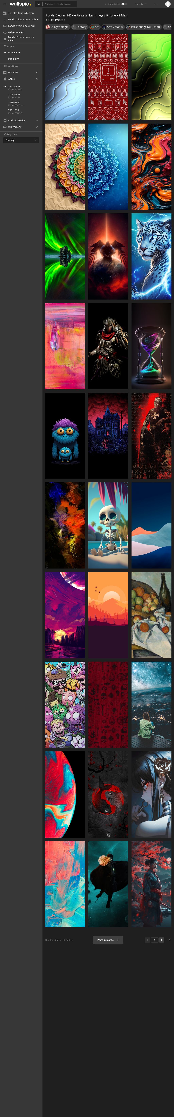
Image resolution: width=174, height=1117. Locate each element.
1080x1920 (14, 102)
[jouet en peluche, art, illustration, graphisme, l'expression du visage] (65, 436)
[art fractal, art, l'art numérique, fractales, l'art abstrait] (65, 77)
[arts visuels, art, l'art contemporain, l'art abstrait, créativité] (151, 167)
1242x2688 (14, 86)
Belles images (16, 32)
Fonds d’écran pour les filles (21, 39)
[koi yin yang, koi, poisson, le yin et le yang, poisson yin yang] (108, 794)
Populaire (13, 58)
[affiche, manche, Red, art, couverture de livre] (151, 436)
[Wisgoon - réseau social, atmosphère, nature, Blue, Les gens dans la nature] (151, 705)
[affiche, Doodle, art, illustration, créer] (65, 705)
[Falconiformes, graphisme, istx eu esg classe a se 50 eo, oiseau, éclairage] (108, 256)
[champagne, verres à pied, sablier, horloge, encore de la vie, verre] (151, 346)
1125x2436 (14, 94)
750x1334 (13, 110)
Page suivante (105, 940)
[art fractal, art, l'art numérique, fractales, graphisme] (108, 167)
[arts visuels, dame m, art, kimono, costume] (151, 884)
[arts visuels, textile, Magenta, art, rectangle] (108, 705)
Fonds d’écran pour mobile (23, 19)
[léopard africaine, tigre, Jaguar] (151, 256)
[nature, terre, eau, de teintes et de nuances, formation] (65, 525)
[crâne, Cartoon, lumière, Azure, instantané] (108, 525)
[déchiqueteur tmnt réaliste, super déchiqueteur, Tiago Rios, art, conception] (108, 346)
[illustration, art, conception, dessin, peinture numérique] (108, 615)
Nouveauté (14, 52)
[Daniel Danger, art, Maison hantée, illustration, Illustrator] (108, 436)
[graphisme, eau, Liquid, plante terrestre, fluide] (65, 256)
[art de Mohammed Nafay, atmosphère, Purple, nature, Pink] (65, 615)
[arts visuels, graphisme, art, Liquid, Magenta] (65, 794)
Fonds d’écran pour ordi (21, 25)
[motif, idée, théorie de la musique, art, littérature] (65, 167)
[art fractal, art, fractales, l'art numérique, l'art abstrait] (151, 77)
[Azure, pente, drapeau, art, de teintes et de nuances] (151, 525)
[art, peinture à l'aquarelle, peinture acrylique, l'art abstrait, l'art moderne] (65, 346)
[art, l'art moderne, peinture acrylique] (65, 884)
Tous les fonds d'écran (21, 13)
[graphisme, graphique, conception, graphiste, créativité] (108, 77)
